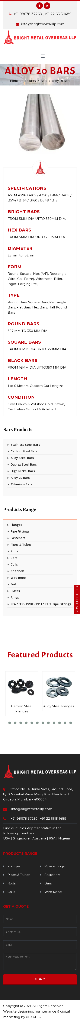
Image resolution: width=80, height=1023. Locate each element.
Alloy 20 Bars (20, 478)
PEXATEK (33, 1017)
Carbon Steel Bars (24, 451)
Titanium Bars (21, 484)
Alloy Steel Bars (22, 458)
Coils (14, 564)
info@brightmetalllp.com (42, 24)
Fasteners (18, 538)
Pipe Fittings (20, 531)
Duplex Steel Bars (24, 464)
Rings (15, 597)
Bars (44, 80)
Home (14, 80)
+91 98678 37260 (28, 14)
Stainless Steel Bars (25, 445)
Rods (14, 551)
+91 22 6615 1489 (57, 14)
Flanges (16, 525)
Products (29, 80)
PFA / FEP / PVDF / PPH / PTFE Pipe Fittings (41, 604)
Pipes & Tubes (21, 545)
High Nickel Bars (23, 471)
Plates (15, 591)
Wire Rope (18, 578)
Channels (17, 571)
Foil (13, 584)
